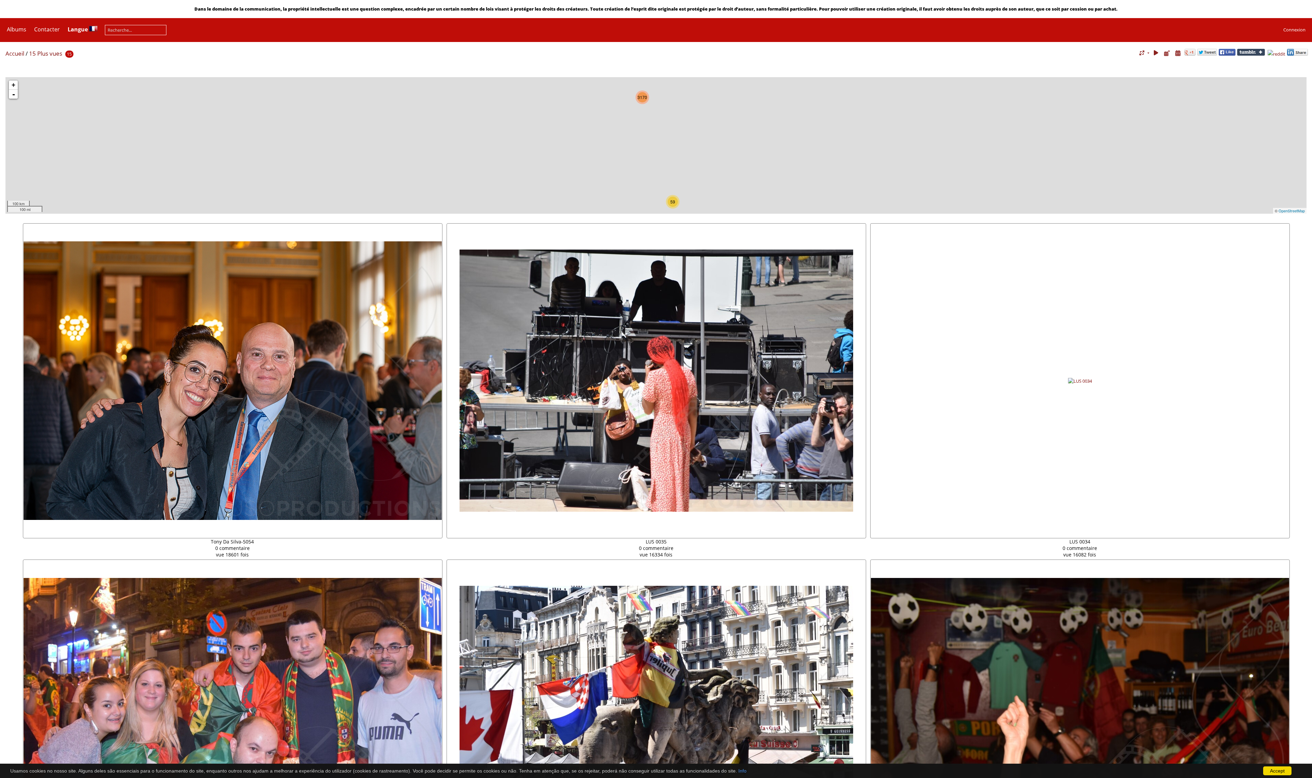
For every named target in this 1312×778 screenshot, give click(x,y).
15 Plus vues (45, 53)
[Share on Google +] (1190, 54)
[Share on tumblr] (1251, 54)
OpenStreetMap (1292, 210)
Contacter (47, 29)
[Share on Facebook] (1227, 54)
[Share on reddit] (1276, 54)
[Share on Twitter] (1207, 54)
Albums (16, 29)
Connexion (1294, 30)
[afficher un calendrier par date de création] (1178, 53)
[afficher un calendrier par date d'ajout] (1167, 53)
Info (742, 771)
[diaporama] (1156, 53)
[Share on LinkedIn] (1297, 54)
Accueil (14, 53)
